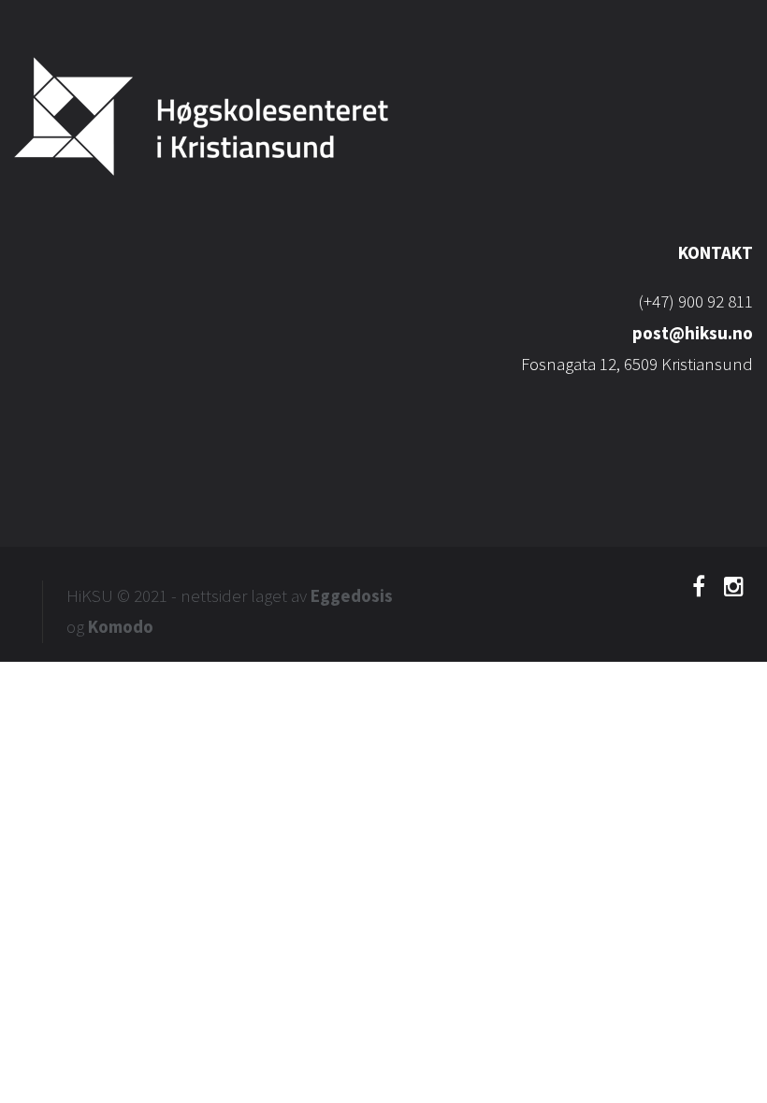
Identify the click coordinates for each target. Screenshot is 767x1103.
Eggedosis (352, 595)
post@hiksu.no (692, 333)
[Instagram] (734, 591)
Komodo (120, 626)
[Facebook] (699, 591)
